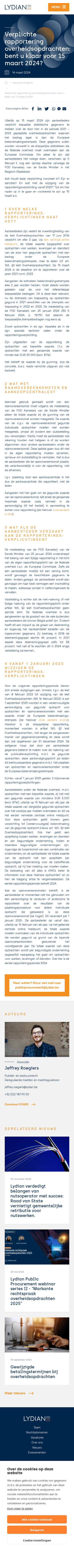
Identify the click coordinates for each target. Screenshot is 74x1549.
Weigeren (37, 1530)
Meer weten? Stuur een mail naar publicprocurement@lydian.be (37, 985)
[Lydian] (18, 7)
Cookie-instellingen (37, 1540)
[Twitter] (47, 108)
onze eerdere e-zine (53, 720)
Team (37, 1427)
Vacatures (37, 1437)
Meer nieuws (15, 1393)
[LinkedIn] (39, 108)
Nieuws (37, 1447)
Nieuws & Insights (23, 82)
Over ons (37, 1442)
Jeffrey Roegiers (22, 1068)
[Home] (6, 83)
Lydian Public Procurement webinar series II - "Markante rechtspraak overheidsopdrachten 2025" (32, 1291)
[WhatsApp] (54, 108)
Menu (57, 7)
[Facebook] (32, 108)
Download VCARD (17, 1104)
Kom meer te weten (20, 1508)
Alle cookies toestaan (37, 1519)
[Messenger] (59, 108)
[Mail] (64, 108)
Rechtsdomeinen (37, 1432)
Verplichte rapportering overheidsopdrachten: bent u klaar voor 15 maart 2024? (35, 95)
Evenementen (37, 1452)
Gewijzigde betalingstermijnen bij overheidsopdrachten (34, 1372)
